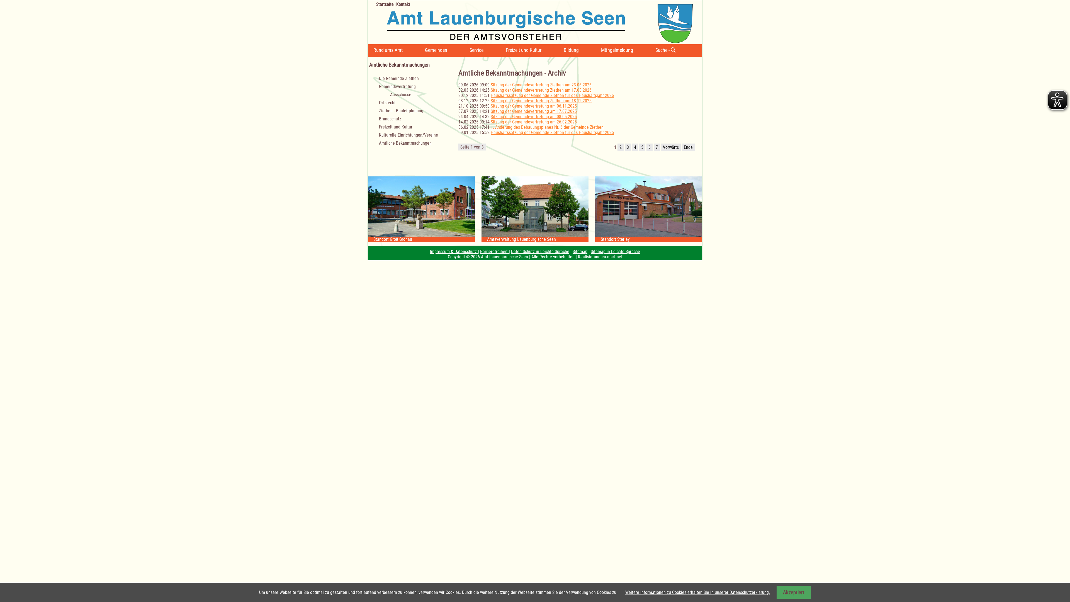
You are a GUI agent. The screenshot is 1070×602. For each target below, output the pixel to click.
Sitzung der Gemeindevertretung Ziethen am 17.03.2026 (541, 90)
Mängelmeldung (617, 50)
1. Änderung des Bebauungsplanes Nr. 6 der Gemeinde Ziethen (547, 127)
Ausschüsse (400, 94)
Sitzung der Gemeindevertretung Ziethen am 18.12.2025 (541, 100)
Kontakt (403, 4)
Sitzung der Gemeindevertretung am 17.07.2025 (534, 111)
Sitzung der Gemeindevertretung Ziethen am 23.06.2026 (541, 85)
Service (476, 50)
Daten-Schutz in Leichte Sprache (540, 251)
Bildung (571, 50)
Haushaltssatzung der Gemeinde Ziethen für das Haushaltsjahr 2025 (552, 132)
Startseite (385, 4)
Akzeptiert (793, 592)
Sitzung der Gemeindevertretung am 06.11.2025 (534, 106)
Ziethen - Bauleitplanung (401, 110)
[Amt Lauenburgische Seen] (530, 21)
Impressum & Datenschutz (454, 251)
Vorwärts (671, 147)
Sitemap (580, 251)
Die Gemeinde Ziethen (399, 78)
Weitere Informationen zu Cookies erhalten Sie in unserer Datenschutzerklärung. (697, 592)
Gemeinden (436, 50)
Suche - (663, 50)
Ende (688, 147)
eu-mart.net (612, 256)
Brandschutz (390, 119)
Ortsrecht (387, 102)
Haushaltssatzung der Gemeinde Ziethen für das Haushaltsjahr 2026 (552, 95)
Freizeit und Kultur (523, 50)
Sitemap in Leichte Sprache (615, 251)
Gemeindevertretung (397, 86)
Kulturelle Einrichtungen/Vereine (408, 135)
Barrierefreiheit (494, 251)
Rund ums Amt (388, 50)
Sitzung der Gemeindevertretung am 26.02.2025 (534, 122)
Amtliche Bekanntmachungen (405, 143)
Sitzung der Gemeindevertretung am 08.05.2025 (534, 116)
